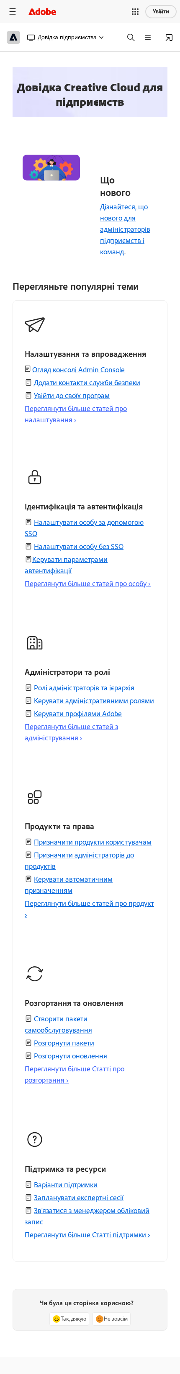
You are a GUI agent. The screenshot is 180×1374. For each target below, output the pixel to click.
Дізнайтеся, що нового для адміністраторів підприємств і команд (125, 229)
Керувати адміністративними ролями (94, 700)
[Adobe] (42, 11)
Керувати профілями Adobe (78, 713)
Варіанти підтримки (66, 1184)
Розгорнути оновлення (70, 1056)
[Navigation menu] (12, 11)
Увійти (161, 11)
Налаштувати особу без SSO (78, 546)
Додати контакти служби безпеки (87, 382)
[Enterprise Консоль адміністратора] (169, 37)
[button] (135, 11)
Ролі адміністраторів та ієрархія (84, 687)
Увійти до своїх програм (72, 395)
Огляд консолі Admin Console (78, 369)
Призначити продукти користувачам (93, 842)
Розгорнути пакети (64, 1043)
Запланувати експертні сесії (78, 1197)
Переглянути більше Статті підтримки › (87, 1234)
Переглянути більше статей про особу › (88, 583)
